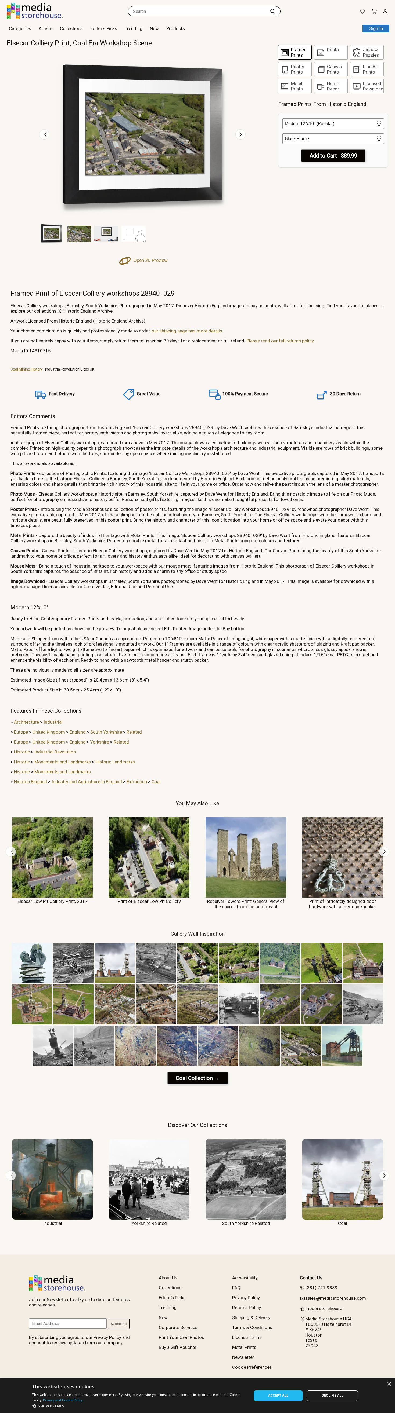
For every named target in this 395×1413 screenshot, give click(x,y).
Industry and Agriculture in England (87, 781)
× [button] (389, 1384)
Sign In (376, 28)
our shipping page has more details (187, 331)
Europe (21, 732)
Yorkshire (99, 742)
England (78, 732)
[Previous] (44, 134)
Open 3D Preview (150, 260)
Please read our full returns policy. (280, 340)
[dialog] (197, 1395)
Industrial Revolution (55, 752)
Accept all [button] (278, 1395)
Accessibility (245, 1277)
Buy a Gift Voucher (177, 1347)
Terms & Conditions (252, 1327)
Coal (156, 781)
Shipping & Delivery (251, 1317)
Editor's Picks (103, 28)
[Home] (40, 17)
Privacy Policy (246, 1297)
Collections (71, 28)
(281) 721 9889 (321, 1287)
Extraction (137, 781)
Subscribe (119, 1324)
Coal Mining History (26, 369)
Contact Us (311, 1277)
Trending (133, 28)
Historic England (30, 781)
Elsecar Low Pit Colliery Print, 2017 (52, 901)
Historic (22, 752)
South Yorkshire (106, 732)
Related (134, 732)
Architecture (26, 722)
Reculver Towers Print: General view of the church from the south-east (246, 904)
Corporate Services (178, 1327)
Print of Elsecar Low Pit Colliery (149, 901)
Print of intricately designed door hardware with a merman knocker (342, 904)
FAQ (236, 1287)
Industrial (53, 722)
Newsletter (243, 1357)
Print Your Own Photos (181, 1337)
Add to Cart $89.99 (333, 155)
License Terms (247, 1337)
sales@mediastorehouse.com (335, 1298)
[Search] (273, 11)
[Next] (240, 134)
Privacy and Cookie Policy (63, 1400)
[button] (138, 1406)
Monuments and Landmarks (62, 761)
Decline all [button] (332, 1395)
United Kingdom (49, 732)
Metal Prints (244, 1347)
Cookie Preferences (252, 1367)
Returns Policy (246, 1307)
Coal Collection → (198, 1078)
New (154, 28)
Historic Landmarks (115, 761)
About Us (168, 1277)
